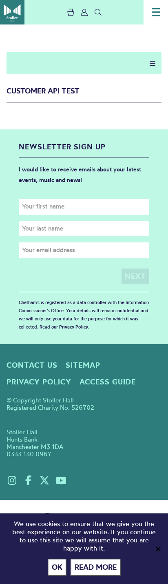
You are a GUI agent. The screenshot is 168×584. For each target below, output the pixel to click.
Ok (57, 567)
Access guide (108, 381)
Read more (96, 567)
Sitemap (83, 365)
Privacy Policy (73, 327)
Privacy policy (39, 381)
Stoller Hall (12, 12)
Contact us (32, 365)
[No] (158, 549)
